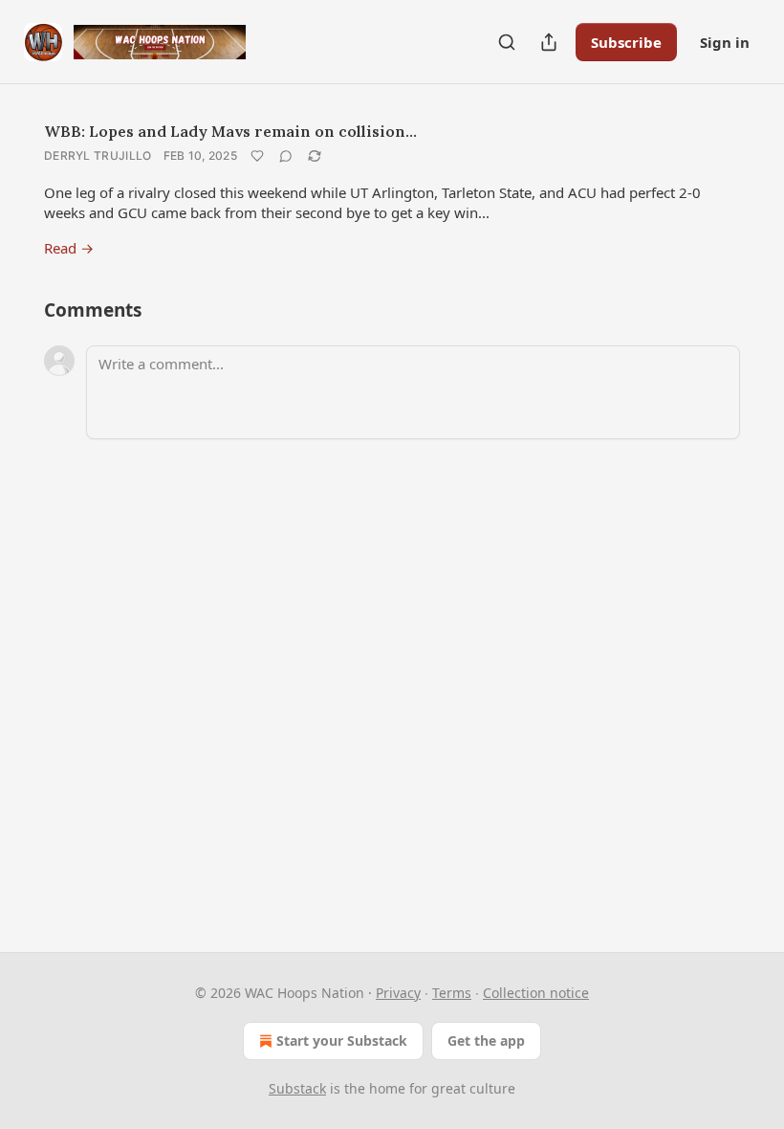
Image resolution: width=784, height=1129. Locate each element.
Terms (451, 993)
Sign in (725, 42)
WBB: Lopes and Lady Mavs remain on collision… (230, 131)
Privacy (398, 993)
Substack (297, 1088)
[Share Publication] (549, 42)
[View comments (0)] (285, 155)
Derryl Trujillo (98, 155)
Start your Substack (341, 1040)
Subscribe (626, 42)
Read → (69, 247)
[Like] (257, 155)
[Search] (507, 42)
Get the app (486, 1040)
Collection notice (536, 993)
